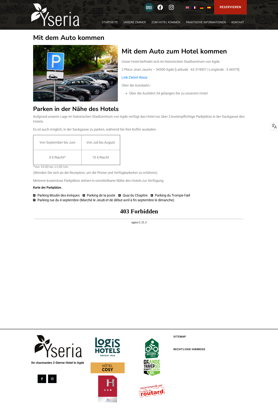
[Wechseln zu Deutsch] (201, 7)
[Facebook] (160, 7)
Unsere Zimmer (134, 22)
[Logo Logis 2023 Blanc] (149, 7)
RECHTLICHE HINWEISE (189, 349)
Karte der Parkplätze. (47, 187)
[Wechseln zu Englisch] (187, 7)
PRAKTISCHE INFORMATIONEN (206, 22)
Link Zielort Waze (135, 77)
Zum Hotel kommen (165, 22)
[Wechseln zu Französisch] (194, 7)
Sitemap (179, 336)
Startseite (110, 22)
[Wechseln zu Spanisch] (209, 7)
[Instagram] (171, 7)
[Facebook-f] (42, 379)
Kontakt (237, 22)
